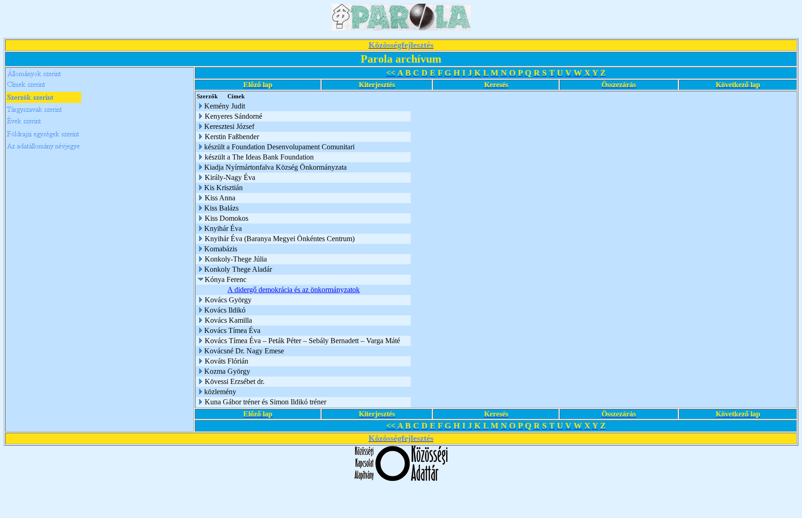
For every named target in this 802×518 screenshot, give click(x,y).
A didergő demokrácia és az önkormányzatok (293, 290)
